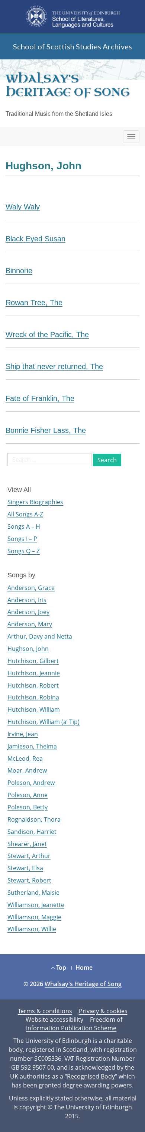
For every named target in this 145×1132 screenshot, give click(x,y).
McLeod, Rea (25, 758)
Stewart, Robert (29, 880)
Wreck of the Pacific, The (47, 334)
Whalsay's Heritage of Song (67, 85)
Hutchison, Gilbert (33, 661)
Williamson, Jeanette (35, 905)
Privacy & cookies (103, 1011)
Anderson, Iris (26, 600)
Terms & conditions (45, 1011)
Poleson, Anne (27, 795)
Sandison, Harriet (32, 832)
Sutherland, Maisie (33, 892)
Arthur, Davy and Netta (39, 636)
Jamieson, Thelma (32, 746)
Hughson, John (28, 649)
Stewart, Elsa (25, 868)
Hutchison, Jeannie (33, 673)
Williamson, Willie (31, 929)
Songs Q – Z (23, 551)
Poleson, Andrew (31, 783)
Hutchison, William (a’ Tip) (43, 722)
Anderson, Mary (29, 624)
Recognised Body (91, 1076)
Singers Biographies (35, 502)
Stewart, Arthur (29, 856)
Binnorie (19, 271)
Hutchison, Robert (33, 685)
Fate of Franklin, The (40, 398)
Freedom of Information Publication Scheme (74, 1023)
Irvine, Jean (22, 734)
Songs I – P (22, 539)
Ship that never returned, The (54, 366)
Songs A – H (23, 526)
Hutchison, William (33, 709)
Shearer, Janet (27, 844)
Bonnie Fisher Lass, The (46, 430)
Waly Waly (23, 207)
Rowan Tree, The (34, 303)
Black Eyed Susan (35, 239)
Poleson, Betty (27, 807)
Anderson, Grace (31, 588)
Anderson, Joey (28, 612)
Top (60, 967)
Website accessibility (54, 1019)
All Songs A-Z (25, 514)
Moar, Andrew (27, 770)
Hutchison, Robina (33, 697)
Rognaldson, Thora (34, 819)
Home (84, 967)
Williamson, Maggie (34, 917)
